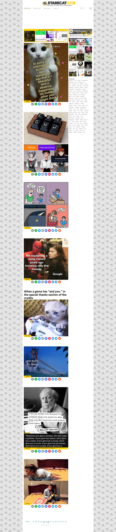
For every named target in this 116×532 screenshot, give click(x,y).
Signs (75, 123)
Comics (85, 87)
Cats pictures (86, 85)
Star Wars (78, 125)
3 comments (27, 101)
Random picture (37, 8)
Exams (70, 94)
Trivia (85, 128)
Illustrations (71, 103)
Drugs (78, 92)
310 (48, 521)
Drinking (74, 92)
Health (77, 101)
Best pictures (47, 8)
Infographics (77, 103)
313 (56, 521)
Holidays (85, 101)
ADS (75, 80)
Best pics (82, 83)
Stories (86, 125)
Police (74, 116)
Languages (77, 107)
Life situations (83, 107)
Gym (70, 101)
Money (82, 110)
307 (41, 521)
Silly (78, 123)
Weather (70, 132)
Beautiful (74, 83)
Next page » (46, 525)
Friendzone (71, 98)
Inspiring (82, 103)
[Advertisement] (58, 19)
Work (84, 132)
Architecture (80, 82)
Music (79, 112)
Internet (79, 105)
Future (80, 98)
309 (46, 521)
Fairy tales (83, 94)
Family (70, 96)
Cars (70, 85)
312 (53, 521)
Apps (76, 82)
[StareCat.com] (58, 3)
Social (70, 125)
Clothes (81, 87)
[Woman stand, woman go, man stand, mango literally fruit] (80, 72)
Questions (78, 117)
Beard (70, 83)
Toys (77, 128)
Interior (75, 105)
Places (70, 116)
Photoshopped (84, 114)
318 (44, 522)
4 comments (27, 171)
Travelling (81, 128)
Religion (77, 119)
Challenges (71, 87)
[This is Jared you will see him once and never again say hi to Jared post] (72, 72)
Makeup (70, 110)
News (87, 112)
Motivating (86, 110)
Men (78, 110)
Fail (79, 94)
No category (71, 114)
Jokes (83, 105)
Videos (80, 130)
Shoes (84, 121)
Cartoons (74, 85)
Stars (83, 125)
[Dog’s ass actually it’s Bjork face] (80, 49)
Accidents (71, 80)
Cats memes (79, 85)
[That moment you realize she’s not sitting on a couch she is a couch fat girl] (72, 57)
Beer (78, 83)
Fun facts (76, 98)
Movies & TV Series (73, 112)
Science (77, 121)
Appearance (71, 82)
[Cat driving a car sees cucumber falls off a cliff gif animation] (88, 65)
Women (75, 132)
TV (73, 130)
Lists (74, 108)
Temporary (78, 126)
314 (58, 521)
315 (61, 521)
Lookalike (81, 108)
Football (77, 96)
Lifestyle (70, 108)
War (84, 130)
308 (43, 521)
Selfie (81, 121)
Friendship (82, 96)
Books (86, 83)
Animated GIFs (85, 80)
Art (84, 82)
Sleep (81, 123)
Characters (77, 87)
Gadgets (85, 98)
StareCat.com (27, 8)
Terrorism (83, 126)
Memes (74, 110)
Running (85, 119)
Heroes (81, 101)
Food (74, 96)
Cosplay (84, 89)
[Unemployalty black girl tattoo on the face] (88, 49)
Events (85, 92)
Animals (78, 80)
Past (79, 114)
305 (36, 521)
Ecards (81, 92)
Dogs (70, 92)
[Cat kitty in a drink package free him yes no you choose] (72, 41)
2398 (48, 522)
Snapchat (85, 123)
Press (82, 116)
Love (86, 108)
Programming (71, 117)
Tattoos (70, 126)
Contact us (55, 8)
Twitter (76, 130)
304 (34, 521)
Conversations (78, 89)
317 (66, 521)
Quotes (82, 117)
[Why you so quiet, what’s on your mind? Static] (72, 65)
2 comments (27, 279)
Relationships (71, 119)
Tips (74, 128)
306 (39, 521)
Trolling (70, 130)
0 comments (27, 376)
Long (77, 108)
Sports (74, 125)
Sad (70, 121)
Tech (74, 126)
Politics (77, 116)
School (73, 121)
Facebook (75, 94)
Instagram (71, 105)
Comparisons (71, 89)
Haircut (73, 101)
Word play (80, 132)
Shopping (71, 123)
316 (63, 521)
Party (76, 114)
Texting (70, 128)
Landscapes (71, 107)
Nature (83, 112)
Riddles (81, 119)
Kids (87, 105)
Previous (27, 521)
